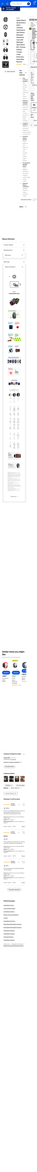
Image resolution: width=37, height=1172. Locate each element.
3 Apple (6, 918)
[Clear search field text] (26, 3)
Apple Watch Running (9, 921)
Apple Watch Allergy (9, 911)
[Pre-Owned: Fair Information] (34, 59)
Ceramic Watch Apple (9, 908)
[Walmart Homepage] (7, 3)
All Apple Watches (8, 937)
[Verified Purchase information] (19, 804)
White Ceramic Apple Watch (11, 914)
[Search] (28, 3)
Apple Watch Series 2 (9, 930)
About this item (8, 239)
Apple (18, 18)
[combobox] (20, 3)
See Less (13, 496)
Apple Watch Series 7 (9, 940)
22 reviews (13, 759)
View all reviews (9, 766)
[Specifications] (24, 250)
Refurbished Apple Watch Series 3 (12, 924)
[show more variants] (17, 669)
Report (23, 826)
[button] (21, 72)
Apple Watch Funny (9, 905)
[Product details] (24, 244)
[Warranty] (22, 255)
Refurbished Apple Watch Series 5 (12, 927)
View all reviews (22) (14, 889)
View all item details (26, 199)
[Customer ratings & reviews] (24, 753)
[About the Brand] (22, 266)
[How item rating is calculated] (21, 762)
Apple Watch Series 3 (9, 933)
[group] (23, 64)
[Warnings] (24, 261)
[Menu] (2, 3)
